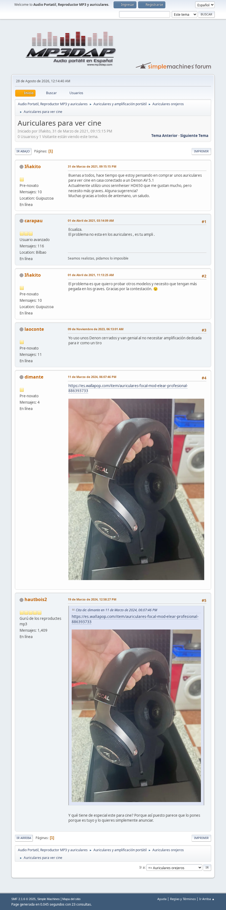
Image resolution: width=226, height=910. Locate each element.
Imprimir (201, 151)
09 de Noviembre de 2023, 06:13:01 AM (95, 329)
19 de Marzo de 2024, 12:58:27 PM (92, 599)
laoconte (34, 329)
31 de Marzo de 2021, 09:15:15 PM (92, 166)
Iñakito (33, 166)
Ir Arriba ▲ (207, 899)
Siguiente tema (194, 135)
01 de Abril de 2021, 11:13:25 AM (91, 275)
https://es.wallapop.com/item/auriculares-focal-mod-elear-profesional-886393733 (128, 388)
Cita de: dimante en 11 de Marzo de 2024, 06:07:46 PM (116, 610)
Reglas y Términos (183, 899)
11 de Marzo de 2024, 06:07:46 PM (92, 377)
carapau (34, 221)
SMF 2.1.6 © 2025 (23, 899)
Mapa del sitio (71, 899)
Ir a (142, 867)
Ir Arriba (24, 838)
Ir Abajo (23, 151)
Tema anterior (164, 135)
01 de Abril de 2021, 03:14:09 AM (91, 220)
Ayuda (161, 899)
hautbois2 (36, 599)
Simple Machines (48, 899)
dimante (34, 377)
